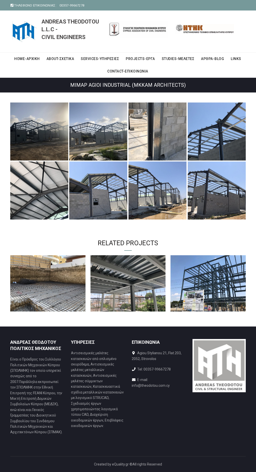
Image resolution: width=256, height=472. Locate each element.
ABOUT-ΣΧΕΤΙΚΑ (60, 59)
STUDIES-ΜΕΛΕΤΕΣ (178, 59)
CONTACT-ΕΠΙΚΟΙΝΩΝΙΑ (127, 71)
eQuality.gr (120, 464)
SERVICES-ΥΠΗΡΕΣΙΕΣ (100, 59)
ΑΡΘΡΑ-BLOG (212, 59)
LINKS (236, 59)
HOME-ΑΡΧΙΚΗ (27, 59)
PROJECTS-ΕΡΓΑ (140, 59)
